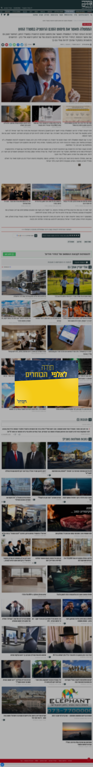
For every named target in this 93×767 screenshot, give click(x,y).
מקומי (61, 15)
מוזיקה (49, 12)
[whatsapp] (14, 44)
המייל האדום (8, 8)
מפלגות (35, 15)
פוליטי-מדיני (69, 12)
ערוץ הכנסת (54, 15)
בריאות (43, 12)
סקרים (41, 15)
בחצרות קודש (80, 12)
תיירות (25, 12)
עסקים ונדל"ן (16, 12)
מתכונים (7, 12)
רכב (31, 12)
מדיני (75, 15)
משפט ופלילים (58, 12)
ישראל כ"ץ (71, 242)
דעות (36, 12)
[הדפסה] (10, 44)
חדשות (89, 12)
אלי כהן (79, 242)
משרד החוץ (88, 242)
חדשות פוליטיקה (83, 15)
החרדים (46, 15)
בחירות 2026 (68, 15)
